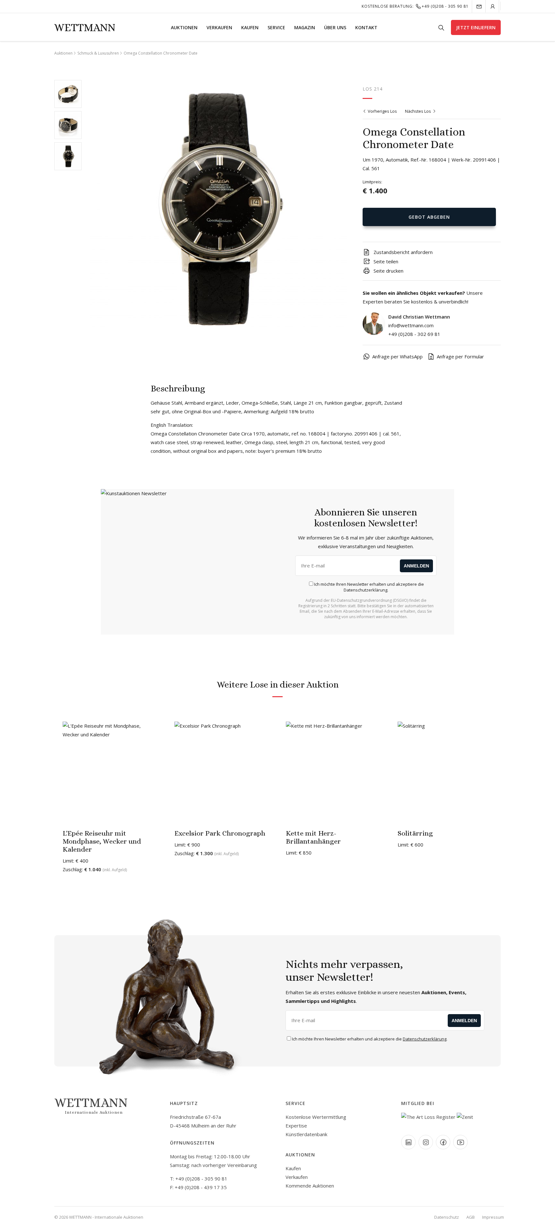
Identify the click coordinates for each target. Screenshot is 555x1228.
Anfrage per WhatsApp (397, 356)
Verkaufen (219, 27)
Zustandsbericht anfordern (402, 252)
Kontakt (366, 27)
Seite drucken (387, 271)
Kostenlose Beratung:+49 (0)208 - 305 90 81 (415, 6)
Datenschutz (446, 1217)
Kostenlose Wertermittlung (316, 1117)
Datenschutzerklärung (365, 590)
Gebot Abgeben (429, 217)
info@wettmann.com (411, 325)
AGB (470, 1217)
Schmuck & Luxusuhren (98, 53)
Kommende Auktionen (310, 1185)
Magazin (304, 27)
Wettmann (84, 27)
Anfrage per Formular (460, 356)
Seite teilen (385, 261)
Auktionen (184, 27)
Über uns (335, 27)
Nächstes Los (418, 111)
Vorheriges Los (382, 111)
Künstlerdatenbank (306, 1134)
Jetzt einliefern (476, 27)
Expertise (296, 1125)
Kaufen (250, 27)
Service (276, 27)
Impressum (493, 1217)
